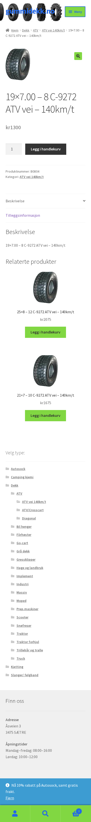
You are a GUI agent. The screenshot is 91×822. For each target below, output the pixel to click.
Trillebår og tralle (30, 650)
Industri (23, 584)
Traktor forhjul (28, 642)
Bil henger (24, 526)
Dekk (25, 30)
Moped (21, 600)
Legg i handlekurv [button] (45, 332)
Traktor (22, 633)
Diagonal (29, 518)
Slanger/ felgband (24, 675)
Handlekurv (70, 809)
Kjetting (17, 667)
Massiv (22, 592)
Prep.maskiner (27, 609)
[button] (78, 56)
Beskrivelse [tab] (15, 200)
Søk (45, 813)
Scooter (22, 617)
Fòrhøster (24, 534)
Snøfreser (24, 625)
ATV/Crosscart (33, 510)
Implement (25, 576)
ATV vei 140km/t (53, 30)
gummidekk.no (30, 11)
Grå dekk (23, 551)
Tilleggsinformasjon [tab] (23, 215)
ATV (35, 30)
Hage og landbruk (30, 568)
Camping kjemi (22, 477)
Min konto (15, 813)
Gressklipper (26, 559)
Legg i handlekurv (46, 149)
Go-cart (22, 543)
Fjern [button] (10, 797)
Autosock (18, 469)
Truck (21, 658)
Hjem (14, 30)
